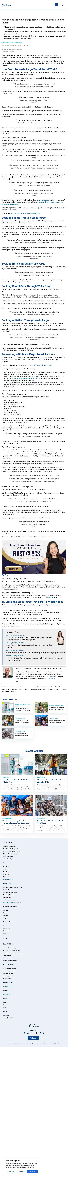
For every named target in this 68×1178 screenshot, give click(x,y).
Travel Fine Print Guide (8, 976)
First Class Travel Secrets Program (11, 950)
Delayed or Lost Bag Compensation (11, 851)
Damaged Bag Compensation (10, 853)
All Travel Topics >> (8, 879)
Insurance (5, 925)
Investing (5, 910)
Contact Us (6, 1015)
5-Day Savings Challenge (9, 971)
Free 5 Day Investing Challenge (15, 643)
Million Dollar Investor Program (10, 948)
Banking (5, 933)
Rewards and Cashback (9, 894)
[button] (56, 4)
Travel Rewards (18, 42)
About (4, 1002)
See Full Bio (51, 679)
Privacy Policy (29, 1043)
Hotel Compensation (8, 856)
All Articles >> (6, 994)
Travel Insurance (7, 871)
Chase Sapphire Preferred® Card (48, 202)
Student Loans (6, 928)
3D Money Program (7, 955)
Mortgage (5, 938)
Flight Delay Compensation (9, 846)
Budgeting (5, 918)
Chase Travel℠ (45, 200)
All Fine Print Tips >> (8, 986)
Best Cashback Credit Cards (10, 892)
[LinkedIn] (17, 682)
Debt (4, 936)
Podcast (5, 1004)
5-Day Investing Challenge (9, 968)
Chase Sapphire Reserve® (10, 204)
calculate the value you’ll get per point (26, 378)
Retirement (5, 915)
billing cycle (49, 597)
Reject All (22, 1171)
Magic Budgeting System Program (11, 958)
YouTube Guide (7, 978)
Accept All (32, 1171)
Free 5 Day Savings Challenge (14, 650)
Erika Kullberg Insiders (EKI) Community (12, 953)
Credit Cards (5, 42)
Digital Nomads (7, 876)
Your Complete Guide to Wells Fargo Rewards (25, 213)
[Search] (62, 5)
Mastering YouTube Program (10, 960)
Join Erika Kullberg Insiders (14, 656)
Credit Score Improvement (9, 900)
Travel (11, 42)
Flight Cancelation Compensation (11, 848)
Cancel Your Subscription (15, 1043)
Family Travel (6, 874)
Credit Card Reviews (8, 889)
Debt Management (7, 897)
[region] (21, 1166)
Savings (5, 912)
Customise (11, 1171)
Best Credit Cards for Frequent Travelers (12, 887)
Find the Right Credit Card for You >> (12, 902)
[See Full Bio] (56, 679)
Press (4, 1007)
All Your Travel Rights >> (9, 858)
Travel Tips (5, 869)
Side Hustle (6, 930)
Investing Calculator (8, 973)
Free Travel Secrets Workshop (15, 635)
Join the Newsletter (8, 1017)
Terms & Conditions (41, 1043)
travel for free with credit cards (41, 365)
